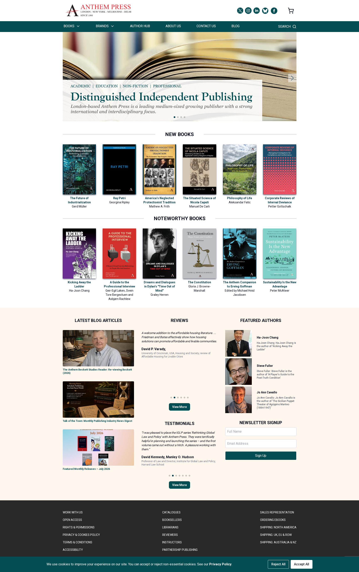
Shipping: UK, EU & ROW (276, 534)
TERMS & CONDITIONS (77, 542)
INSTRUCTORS (172, 542)
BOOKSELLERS (172, 520)
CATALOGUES (171, 512)
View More (179, 407)
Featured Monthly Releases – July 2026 (86, 469)
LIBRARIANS (170, 527)
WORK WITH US (73, 512)
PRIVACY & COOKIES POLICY (81, 534)
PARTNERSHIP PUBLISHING (180, 549)
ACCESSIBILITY (73, 549)
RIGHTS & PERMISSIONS (79, 527)
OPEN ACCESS (72, 520)
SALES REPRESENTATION (277, 512)
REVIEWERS (170, 534)
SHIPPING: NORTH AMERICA (278, 527)
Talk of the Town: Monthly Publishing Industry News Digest (97, 421)
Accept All (301, 564)
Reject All (278, 564)
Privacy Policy (220, 564)
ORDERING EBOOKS (273, 520)
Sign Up (260, 456)
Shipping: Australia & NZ (278, 542)
